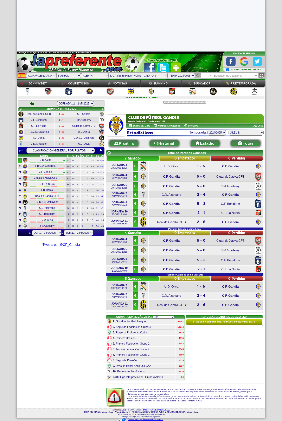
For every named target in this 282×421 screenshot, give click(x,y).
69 (97, 214)
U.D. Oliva (171, 166)
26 (97, 202)
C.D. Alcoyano (171, 194)
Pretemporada (243, 83)
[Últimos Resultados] (21, 150)
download (100, 150)
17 (97, 184)
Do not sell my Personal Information (145, 419)
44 (97, 220)
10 (78, 160)
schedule (20, 109)
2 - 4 (201, 194)
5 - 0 (201, 176)
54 (92, 160)
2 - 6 (201, 222)
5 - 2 (201, 203)
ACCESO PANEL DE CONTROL (246, 69)
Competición (78, 83)
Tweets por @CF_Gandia (61, 244)
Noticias (120, 83)
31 (92, 190)
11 (73, 160)
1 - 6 (201, 166)
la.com (119, 410)
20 (97, 190)
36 (92, 172)
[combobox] (229, 76)
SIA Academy (230, 186)
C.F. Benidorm (230, 203)
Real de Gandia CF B (171, 222)
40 (92, 178)
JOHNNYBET (38, 83)
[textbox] (229, 76)
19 (97, 172)
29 (97, 196)
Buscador (202, 83)
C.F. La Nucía (230, 213)
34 (92, 184)
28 (92, 202)
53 (97, 226)
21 (97, 178)
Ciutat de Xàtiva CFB (230, 176)
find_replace (261, 76)
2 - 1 (201, 212)
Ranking (161, 83)
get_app (102, 109)
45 (92, 166)
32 (97, 208)
